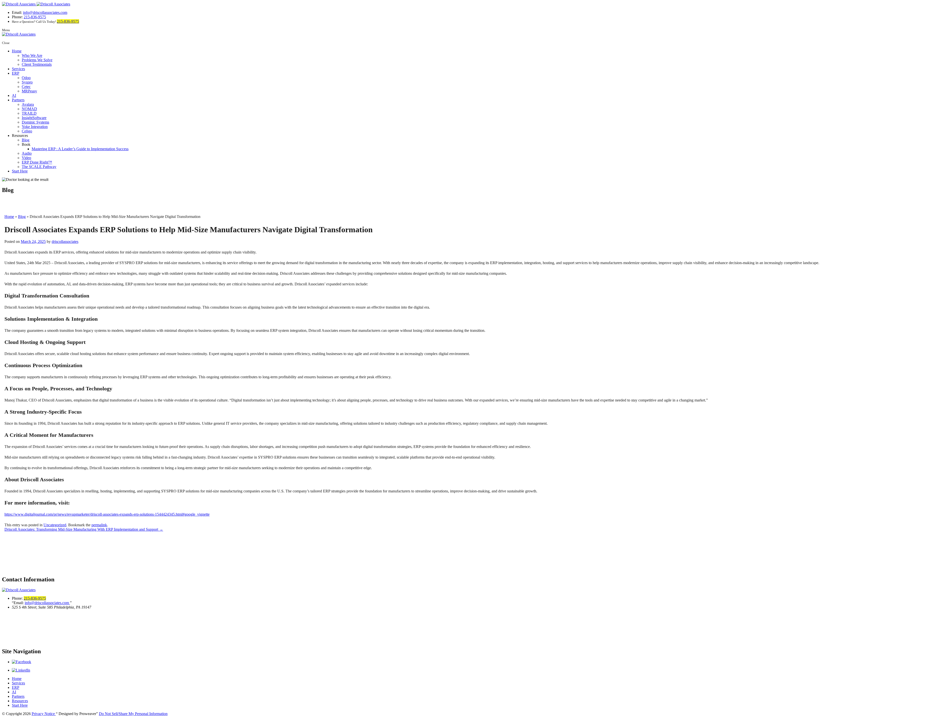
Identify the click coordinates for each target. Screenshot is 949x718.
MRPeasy (29, 91)
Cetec (26, 86)
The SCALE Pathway (39, 167)
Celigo (27, 131)
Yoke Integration (35, 127)
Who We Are (32, 55)
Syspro (27, 82)
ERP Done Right (37, 162)
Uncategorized (54, 525)
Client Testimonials (37, 64)
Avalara (28, 104)
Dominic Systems (35, 122)
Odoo (26, 78)
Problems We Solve (37, 60)
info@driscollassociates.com (45, 12)
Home (17, 51)
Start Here (20, 171)
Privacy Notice (44, 714)
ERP (15, 73)
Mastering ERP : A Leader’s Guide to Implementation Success (80, 149)
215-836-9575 (35, 17)
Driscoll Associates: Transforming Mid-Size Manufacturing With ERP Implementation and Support (83, 529)
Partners (18, 100)
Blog (25, 140)
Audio (27, 153)
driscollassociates (65, 241)
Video (26, 158)
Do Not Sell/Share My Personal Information (133, 714)
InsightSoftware (34, 118)
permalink (99, 525)
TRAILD (29, 113)
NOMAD (29, 109)
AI (14, 95)
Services (18, 69)
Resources (20, 701)
